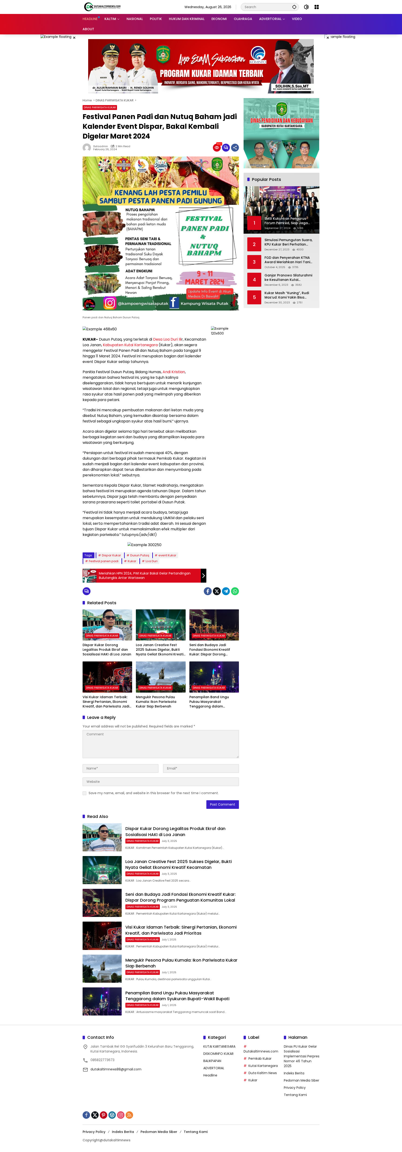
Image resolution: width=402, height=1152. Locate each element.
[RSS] (129, 1115)
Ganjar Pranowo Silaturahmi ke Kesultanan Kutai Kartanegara (288, 277)
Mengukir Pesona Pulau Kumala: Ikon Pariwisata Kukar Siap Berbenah (156, 701)
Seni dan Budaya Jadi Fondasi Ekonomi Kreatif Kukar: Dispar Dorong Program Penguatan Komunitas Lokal (209, 650)
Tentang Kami (295, 1094)
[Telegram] (226, 591)
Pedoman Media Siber (301, 1080)
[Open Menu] (316, 7)
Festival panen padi (103, 561)
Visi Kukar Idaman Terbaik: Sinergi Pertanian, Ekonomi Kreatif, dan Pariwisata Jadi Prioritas (106, 702)
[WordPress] (112, 1115)
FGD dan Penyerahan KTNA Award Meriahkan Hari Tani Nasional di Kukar (287, 260)
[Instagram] (120, 1115)
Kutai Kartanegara (263, 1065)
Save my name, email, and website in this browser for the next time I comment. (154, 793)
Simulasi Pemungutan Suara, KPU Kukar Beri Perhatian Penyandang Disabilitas (288, 242)
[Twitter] (217, 591)
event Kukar (167, 555)
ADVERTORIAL (213, 1068)
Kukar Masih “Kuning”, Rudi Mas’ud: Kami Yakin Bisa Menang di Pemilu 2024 (287, 295)
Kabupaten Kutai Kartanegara (130, 345)
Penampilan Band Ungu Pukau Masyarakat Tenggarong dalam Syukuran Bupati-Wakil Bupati (209, 702)
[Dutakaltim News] (102, 6)
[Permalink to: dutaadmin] (88, 147)
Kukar (132, 561)
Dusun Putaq (139, 555)
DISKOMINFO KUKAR (218, 1053)
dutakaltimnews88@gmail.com (115, 1069)
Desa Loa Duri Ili (167, 339)
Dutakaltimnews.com (261, 1051)
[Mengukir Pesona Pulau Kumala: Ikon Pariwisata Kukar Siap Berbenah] (160, 677)
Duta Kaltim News (262, 1073)
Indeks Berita (294, 1073)
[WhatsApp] (235, 591)
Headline (210, 1075)
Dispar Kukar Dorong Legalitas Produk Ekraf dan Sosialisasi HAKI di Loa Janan (107, 649)
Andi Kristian (174, 372)
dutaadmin (100, 146)
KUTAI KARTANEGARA (219, 1046)
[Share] (235, 148)
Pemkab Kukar (259, 1058)
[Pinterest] (103, 1115)
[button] (294, 7)
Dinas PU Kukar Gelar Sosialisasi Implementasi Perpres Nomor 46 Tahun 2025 (301, 1056)
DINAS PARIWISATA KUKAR (100, 107)
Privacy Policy (295, 1087)
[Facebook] (208, 591)
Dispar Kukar (111, 555)
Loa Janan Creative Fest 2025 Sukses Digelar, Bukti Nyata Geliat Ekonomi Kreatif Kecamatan (160, 650)
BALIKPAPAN (212, 1061)
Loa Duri (151, 561)
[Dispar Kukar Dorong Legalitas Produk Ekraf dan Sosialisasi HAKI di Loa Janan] (107, 625)
